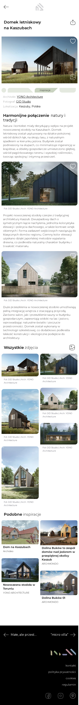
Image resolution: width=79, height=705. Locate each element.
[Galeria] (73, 77)
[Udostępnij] (73, 22)
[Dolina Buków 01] (58, 583)
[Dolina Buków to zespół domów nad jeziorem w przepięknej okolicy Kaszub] (58, 532)
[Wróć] (6, 7)
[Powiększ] (39, 60)
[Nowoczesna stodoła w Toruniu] (20, 570)
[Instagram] (61, 696)
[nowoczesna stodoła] (39, 7)
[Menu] (73, 7)
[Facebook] (48, 696)
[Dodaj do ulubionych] (73, 41)
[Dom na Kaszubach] (20, 532)
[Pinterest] (73, 696)
